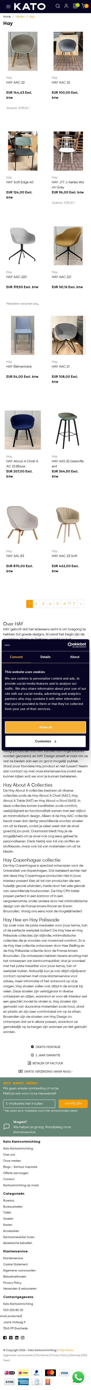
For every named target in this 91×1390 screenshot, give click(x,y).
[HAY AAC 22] (22, 51)
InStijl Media (65, 1350)
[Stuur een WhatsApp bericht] (78, 1377)
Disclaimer (42, 1355)
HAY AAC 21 (60, 366)
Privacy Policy (59, 1355)
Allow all (45, 727)
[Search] (58, 6)
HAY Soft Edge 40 (19, 182)
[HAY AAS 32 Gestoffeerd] (68, 430)
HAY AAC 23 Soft (64, 556)
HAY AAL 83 (15, 556)
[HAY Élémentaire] (22, 335)
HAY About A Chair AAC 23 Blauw (22, 464)
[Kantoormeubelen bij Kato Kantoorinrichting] (30, 6)
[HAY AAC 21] (68, 335)
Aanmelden (73, 1103)
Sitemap (75, 1355)
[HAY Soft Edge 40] (22, 151)
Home (7, 16)
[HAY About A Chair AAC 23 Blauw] (22, 430)
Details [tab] (45, 657)
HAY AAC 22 (15, 82)
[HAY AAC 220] (22, 245)
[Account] (66, 6)
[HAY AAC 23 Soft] (68, 524)
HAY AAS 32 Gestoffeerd (68, 464)
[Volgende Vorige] (81, 604)
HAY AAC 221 (61, 277)
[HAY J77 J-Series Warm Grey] (68, 151)
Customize (43, 741)
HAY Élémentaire (19, 366)
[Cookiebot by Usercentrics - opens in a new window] (67, 645)
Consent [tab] (16, 657)
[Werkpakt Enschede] (47, 1381)
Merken (20, 16)
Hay (31, 16)
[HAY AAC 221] (68, 245)
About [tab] (74, 657)
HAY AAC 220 (16, 277)
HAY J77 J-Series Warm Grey (68, 185)
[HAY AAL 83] (22, 524)
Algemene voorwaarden (18, 1355)
